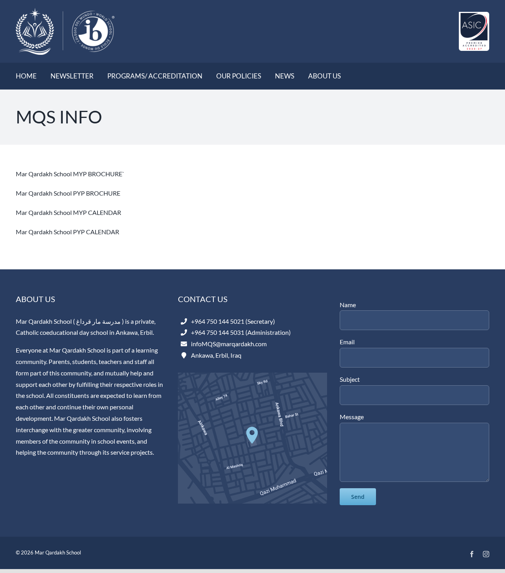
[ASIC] (474, 15)
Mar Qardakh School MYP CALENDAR (68, 212)
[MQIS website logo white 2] (65, 11)
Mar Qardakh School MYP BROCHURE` (70, 173)
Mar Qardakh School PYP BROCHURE (68, 193)
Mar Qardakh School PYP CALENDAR (67, 231)
